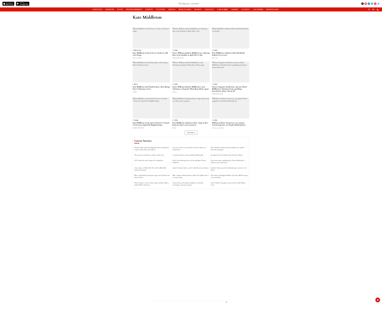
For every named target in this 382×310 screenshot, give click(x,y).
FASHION (109, 9)
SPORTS (198, 9)
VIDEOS (171, 9)
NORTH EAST (272, 9)
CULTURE (160, 9)
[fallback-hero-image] (151, 38)
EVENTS (149, 9)
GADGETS (209, 9)
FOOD (120, 9)
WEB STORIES (184, 9)
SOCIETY (246, 9)
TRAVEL (234, 9)
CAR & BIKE (222, 9)
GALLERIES (258, 9)
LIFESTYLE (97, 9)
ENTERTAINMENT (134, 9)
